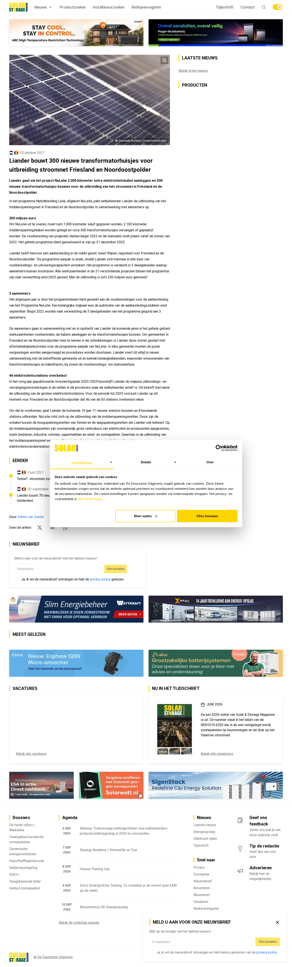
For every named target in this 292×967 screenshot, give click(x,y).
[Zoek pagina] (264, 7)
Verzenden (268, 942)
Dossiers (21, 817)
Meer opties (143, 516)
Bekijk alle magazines (217, 754)
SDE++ (14, 875)
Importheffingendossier (26, 861)
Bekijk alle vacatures (31, 754)
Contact (247, 7)
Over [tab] (210, 462)
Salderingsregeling (23, 868)
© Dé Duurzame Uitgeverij (53, 957)
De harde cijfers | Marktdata (22, 827)
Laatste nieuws (204, 825)
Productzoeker (73, 7)
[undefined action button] (251, 941)
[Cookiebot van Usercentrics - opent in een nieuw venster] (218, 448)
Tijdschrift (225, 7)
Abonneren (201, 895)
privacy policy (267, 952)
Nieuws (40, 7)
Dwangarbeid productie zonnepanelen (26, 839)
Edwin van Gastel (31, 517)
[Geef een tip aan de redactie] (240, 849)
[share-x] (39, 527)
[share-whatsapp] (65, 527)
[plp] (278, 7)
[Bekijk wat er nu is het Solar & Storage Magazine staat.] (174, 729)
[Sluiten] (277, 922)
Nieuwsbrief (202, 881)
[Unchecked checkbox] (151, 952)
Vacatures (200, 902)
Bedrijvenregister (146, 7)
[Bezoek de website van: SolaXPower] (216, 609)
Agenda (69, 817)
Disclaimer (201, 874)
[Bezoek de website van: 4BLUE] (76, 663)
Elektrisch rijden (205, 839)
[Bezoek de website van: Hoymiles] (216, 32)
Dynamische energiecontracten (22, 851)
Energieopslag (204, 832)
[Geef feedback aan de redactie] (240, 820)
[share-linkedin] (52, 527)
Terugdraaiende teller (25, 881)
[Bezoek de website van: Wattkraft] (76, 609)
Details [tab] (146, 462)
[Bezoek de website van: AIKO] (76, 32)
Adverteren (201, 888)
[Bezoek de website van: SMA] (216, 663)
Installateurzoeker (109, 7)
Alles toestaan (207, 516)
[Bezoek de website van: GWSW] (41, 785)
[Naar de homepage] (18, 7)
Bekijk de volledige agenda (79, 923)
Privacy (199, 867)
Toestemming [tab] (82, 463)
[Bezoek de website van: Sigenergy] (216, 785)
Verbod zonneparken (24, 888)
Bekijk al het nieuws (193, 71)
